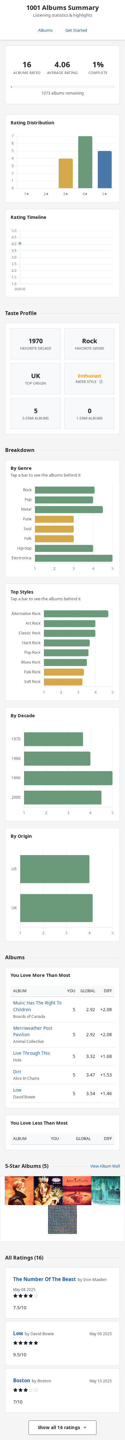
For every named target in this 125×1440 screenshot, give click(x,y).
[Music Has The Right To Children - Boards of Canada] (105, 1190)
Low (17, 1090)
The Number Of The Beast (44, 1279)
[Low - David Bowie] (19, 1190)
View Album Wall (105, 1166)
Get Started (76, 30)
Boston (21, 1380)
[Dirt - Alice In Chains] (77, 1190)
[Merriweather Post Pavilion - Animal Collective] (62, 1219)
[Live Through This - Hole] (48, 1190)
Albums (45, 30)
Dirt (17, 1072)
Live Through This (31, 1053)
